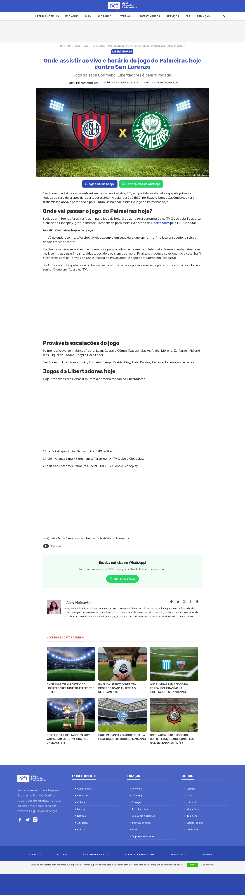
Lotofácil (191, 802)
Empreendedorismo (143, 836)
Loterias (124, 16)
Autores (62, 854)
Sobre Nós (35, 854)
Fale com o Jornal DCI (96, 854)
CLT (187, 16)
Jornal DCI (65, 45)
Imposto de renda (142, 822)
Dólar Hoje (137, 795)
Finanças (203, 16)
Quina (190, 795)
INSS (88, 16)
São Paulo (104, 16)
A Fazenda (82, 822)
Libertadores (99, 45)
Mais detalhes (208, 865)
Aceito (193, 864)
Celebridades (84, 788)
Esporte (76, 45)
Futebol (86, 45)
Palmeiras (56, 546)
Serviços (172, 16)
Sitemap (207, 854)
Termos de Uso (178, 854)
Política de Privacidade (139, 854)
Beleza (81, 829)
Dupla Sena (193, 829)
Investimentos (150, 16)
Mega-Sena (193, 809)
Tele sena (192, 815)
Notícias (81, 815)
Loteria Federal (195, 822)
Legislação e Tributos (143, 815)
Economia (72, 16)
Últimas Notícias (47, 16)
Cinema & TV (84, 795)
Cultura (81, 802)
